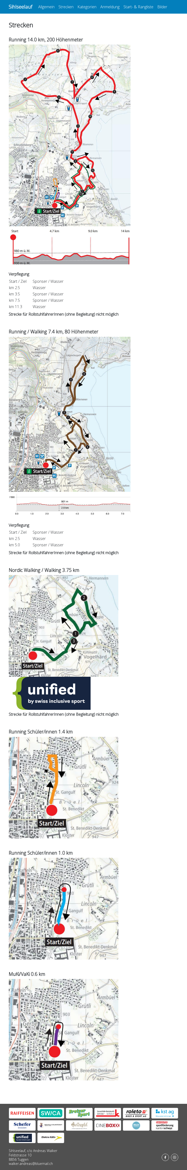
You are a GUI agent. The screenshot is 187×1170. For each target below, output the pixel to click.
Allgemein (46, 6)
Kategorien (86, 6)
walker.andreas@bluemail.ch (31, 1163)
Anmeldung (110, 6)
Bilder (162, 6)
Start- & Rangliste (138, 6)
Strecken (66, 6)
